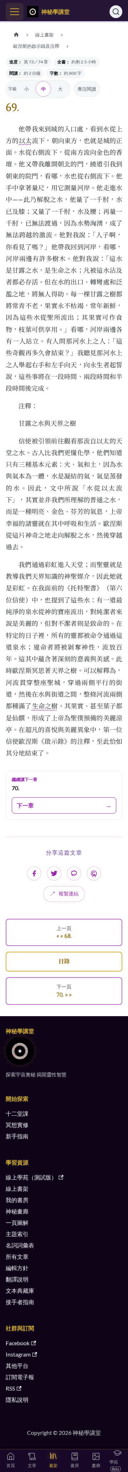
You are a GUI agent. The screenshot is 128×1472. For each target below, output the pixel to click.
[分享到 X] (54, 873)
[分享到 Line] (74, 873)
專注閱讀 (87, 89)
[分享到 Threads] (94, 873)
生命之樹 (45, 706)
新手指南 (17, 1136)
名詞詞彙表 (20, 1245)
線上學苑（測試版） (31, 1177)
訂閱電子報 (20, 1377)
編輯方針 (17, 1267)
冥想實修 (17, 1124)
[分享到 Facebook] (34, 873)
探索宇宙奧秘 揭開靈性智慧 (36, 1074)
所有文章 (17, 1256)
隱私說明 (17, 1399)
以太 (25, 141)
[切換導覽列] (14, 12)
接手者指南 (20, 1301)
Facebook (18, 1343)
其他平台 (17, 1365)
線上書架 (17, 1188)
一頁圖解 (17, 1222)
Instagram (18, 1354)
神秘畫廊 (17, 1211)
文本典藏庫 (20, 1290)
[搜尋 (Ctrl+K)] (116, 11)
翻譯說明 (17, 1279)
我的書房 (17, 1199)
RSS (10, 1388)
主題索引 (17, 1233)
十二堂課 (17, 1113)
